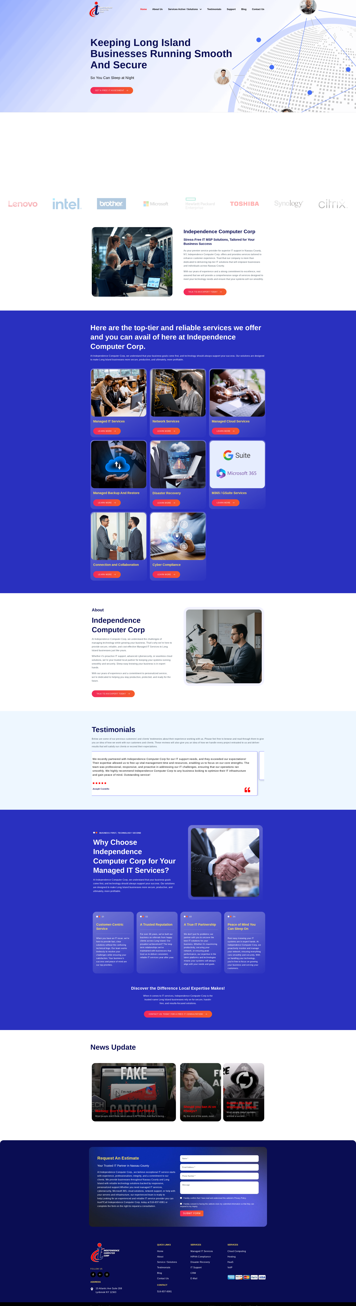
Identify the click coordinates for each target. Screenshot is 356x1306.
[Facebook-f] (93, 1274)
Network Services (166, 421)
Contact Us (258, 9)
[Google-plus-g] (100, 1274)
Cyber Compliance (167, 565)
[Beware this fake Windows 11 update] (243, 1092)
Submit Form (192, 1213)
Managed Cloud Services (231, 421)
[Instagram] (107, 1274)
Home (143, 9)
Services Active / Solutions (183, 9)
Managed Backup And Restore (116, 493)
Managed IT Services (109, 421)
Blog (243, 9)
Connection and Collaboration (116, 565)
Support (231, 9)
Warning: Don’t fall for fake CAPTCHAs (124, 1111)
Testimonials (214, 9)
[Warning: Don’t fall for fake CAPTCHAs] (134, 1092)
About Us (157, 9)
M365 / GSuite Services (229, 493)
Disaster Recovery (167, 493)
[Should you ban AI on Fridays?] (200, 1092)
